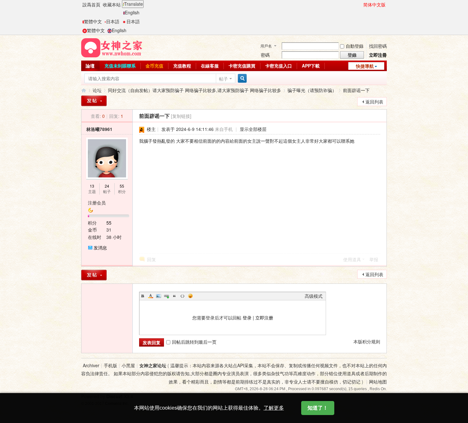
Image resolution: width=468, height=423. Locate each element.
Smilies (190, 296)
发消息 (100, 247)
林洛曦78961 (99, 129)
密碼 (265, 55)
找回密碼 (378, 46)
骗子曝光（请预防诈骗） (312, 90)
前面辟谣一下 (356, 90)
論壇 (90, 65)
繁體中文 (93, 21)
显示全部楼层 (253, 129)
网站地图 (378, 381)
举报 (373, 259)
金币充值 (154, 65)
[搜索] (241, 78)
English (132, 12)
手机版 (110, 365)
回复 (151, 259)
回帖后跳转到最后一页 (194, 342)
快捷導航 (365, 66)
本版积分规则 (366, 341)
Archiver (91, 365)
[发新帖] (94, 101)
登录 (247, 317)
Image (158, 296)
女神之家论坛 (83, 90)
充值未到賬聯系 (120, 65)
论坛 (97, 90)
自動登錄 (355, 46)
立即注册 (264, 317)
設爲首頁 (91, 4)
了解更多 (274, 408)
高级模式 (314, 296)
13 (92, 186)
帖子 (223, 78)
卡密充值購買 (242, 65)
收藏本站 (112, 4)
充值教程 (182, 65)
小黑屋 (128, 365)
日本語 (112, 21)
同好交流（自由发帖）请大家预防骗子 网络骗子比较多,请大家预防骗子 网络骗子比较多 (194, 90)
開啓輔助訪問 (360, 4)
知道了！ (318, 408)
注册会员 (97, 202)
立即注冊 (378, 55)
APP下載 (311, 65)
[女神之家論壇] (111, 47)
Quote (174, 296)
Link (166, 296)
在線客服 (210, 65)
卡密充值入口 (278, 65)
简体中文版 (374, 4)
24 (107, 186)
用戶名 (266, 45)
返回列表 (374, 101)
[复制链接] (181, 116)
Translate (133, 4)
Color (150, 296)
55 (122, 186)
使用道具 (352, 259)
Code (182, 296)
